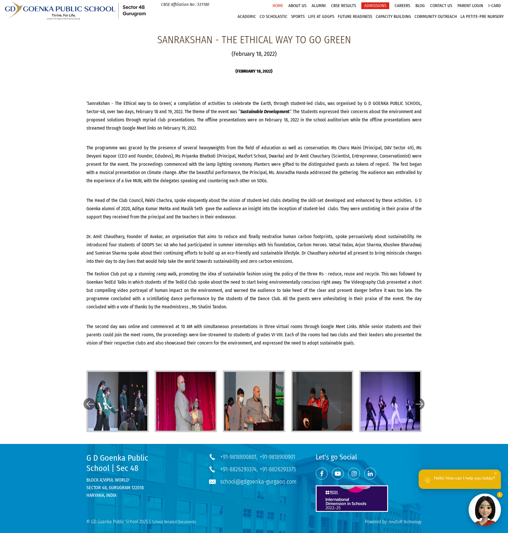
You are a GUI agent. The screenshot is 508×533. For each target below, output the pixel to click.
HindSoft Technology (405, 521)
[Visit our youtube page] (338, 473)
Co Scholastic (274, 16)
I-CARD (494, 5)
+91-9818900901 (277, 456)
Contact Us (441, 5)
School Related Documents (174, 521)
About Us (297, 5)
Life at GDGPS (321, 16)
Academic (247, 16)
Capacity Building (393, 16)
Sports (298, 16)
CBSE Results (343, 5)
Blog (420, 5)
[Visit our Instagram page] (354, 473)
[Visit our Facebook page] (321, 473)
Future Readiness (355, 16)
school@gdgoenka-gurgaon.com (258, 481)
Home (278, 5)
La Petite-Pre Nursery (482, 16)
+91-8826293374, (239, 469)
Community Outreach (436, 16)
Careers (402, 5)
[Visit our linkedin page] (370, 473)
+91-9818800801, (239, 456)
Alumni (319, 5)
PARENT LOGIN (470, 5)
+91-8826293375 (278, 469)
